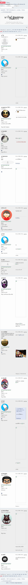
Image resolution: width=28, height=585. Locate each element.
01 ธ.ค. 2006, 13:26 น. (19, 107)
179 (17, 29)
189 (12, 31)
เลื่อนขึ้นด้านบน (3, 574)
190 (14, 31)
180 (19, 29)
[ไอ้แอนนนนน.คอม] (1, 171)
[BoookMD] (1, 228)
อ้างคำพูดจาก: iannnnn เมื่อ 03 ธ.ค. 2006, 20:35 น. (20, 410)
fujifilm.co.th (21, 335)
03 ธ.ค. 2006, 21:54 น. (19, 259)
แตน (4, 260)
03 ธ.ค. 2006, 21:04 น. (19, 207)
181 (21, 29)
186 (6, 31)
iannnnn (5, 156)
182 (23, 29)
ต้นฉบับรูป (18, 163)
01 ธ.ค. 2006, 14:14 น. (19, 131)
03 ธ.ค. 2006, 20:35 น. (19, 156)
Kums (4, 278)
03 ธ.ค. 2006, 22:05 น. (19, 331)
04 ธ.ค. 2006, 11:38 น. (19, 510)
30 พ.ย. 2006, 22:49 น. (19, 35)
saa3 (4, 554)
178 (15, 29)
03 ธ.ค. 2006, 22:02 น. (19, 277)
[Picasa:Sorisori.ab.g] (1, 150)
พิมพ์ (26, 27)
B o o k (4, 208)
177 (13, 29)
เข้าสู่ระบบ (15, 4)
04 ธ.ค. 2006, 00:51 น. (19, 378)
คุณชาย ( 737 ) (6, 107)
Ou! (4, 57)
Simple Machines (18, 582)
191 (16, 31)
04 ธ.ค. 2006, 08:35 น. (19, 401)
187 (8, 31)
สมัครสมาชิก (22, 4)
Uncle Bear (6, 510)
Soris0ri (5, 131)
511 (19, 31)
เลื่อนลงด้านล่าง (3, 29)
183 (25, 29)
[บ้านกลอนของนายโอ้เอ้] (1, 352)
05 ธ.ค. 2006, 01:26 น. (19, 554)
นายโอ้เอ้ (5, 332)
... (11, 29)
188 (10, 31)
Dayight (5, 473)
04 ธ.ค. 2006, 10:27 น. (19, 473)
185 (4, 31)
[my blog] (1, 493)
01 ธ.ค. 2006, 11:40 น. (19, 56)
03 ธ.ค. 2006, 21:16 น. (19, 233)
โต (3, 35)
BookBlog (17, 218)
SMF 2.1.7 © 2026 (10, 582)
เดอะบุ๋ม (4, 378)
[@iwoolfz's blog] (1, 74)
